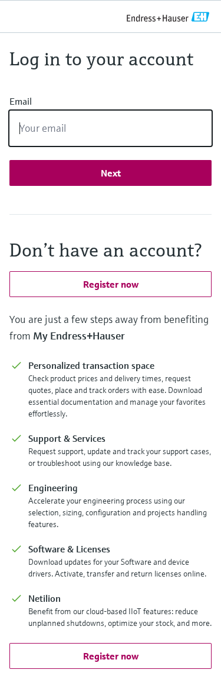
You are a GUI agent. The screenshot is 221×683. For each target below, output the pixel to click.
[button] (110, 284)
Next (111, 173)
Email (20, 101)
